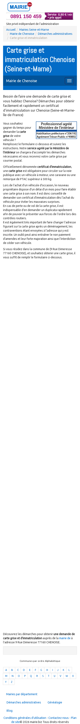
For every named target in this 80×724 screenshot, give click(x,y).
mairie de (65, 638)
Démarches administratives (55, 33)
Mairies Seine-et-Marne (34, 29)
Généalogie (55, 702)
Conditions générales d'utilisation (24, 717)
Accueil (11, 29)
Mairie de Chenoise (22, 33)
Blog (10, 710)
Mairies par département (21, 694)
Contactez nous (58, 717)
